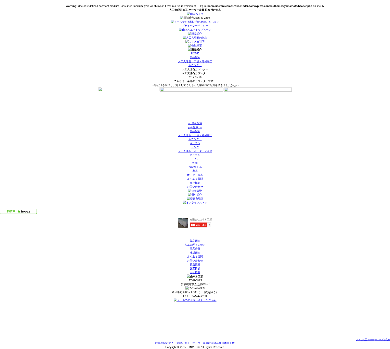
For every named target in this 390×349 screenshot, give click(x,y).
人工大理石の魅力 (195, 244)
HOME (195, 53)
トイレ (195, 159)
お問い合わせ (195, 186)
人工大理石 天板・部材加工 (195, 61)
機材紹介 (195, 252)
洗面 (195, 162)
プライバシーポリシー (195, 25)
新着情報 (195, 264)
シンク (195, 147)
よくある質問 (195, 178)
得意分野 (195, 248)
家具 (195, 170)
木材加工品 (195, 167)
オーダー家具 (195, 174)
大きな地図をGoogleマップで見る (373, 339)
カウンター (195, 65)
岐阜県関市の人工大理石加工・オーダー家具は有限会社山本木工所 (195, 343)
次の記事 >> (195, 127)
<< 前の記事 (195, 123)
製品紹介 (195, 57)
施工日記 (195, 268)
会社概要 (195, 182)
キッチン (195, 143)
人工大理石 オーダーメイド (195, 151)
